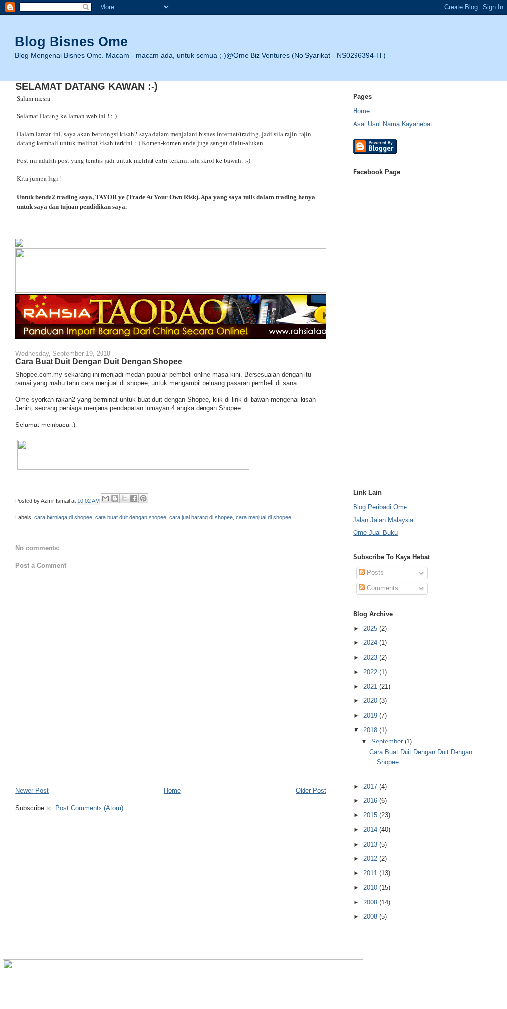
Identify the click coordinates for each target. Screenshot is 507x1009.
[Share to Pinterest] (143, 498)
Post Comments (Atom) (89, 808)
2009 (371, 902)
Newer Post (32, 790)
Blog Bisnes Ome (71, 41)
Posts (374, 572)
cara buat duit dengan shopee (130, 517)
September (388, 741)
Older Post (311, 790)
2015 (371, 815)
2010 (371, 887)
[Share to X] (124, 498)
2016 (371, 800)
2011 (371, 873)
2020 (371, 700)
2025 (371, 628)
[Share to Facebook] (134, 498)
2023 (371, 657)
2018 (371, 730)
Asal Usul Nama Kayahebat (392, 124)
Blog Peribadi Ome (380, 507)
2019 (371, 715)
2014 (371, 829)
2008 (371, 916)
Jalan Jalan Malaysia (383, 520)
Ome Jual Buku (375, 532)
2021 (371, 686)
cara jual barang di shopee (201, 517)
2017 (371, 786)
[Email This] (105, 498)
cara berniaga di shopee (63, 517)
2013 (371, 844)
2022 (371, 672)
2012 (371, 858)
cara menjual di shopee (263, 517)
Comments (381, 588)
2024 (371, 642)
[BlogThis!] (115, 498)
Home (172, 790)
